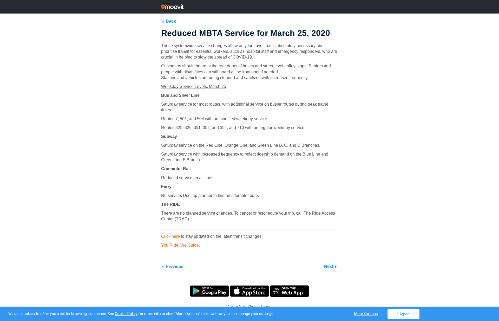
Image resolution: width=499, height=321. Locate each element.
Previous (174, 266)
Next (328, 266)
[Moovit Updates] (249, 7)
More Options (366, 313)
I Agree (403, 314)
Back (171, 21)
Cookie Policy (126, 314)
